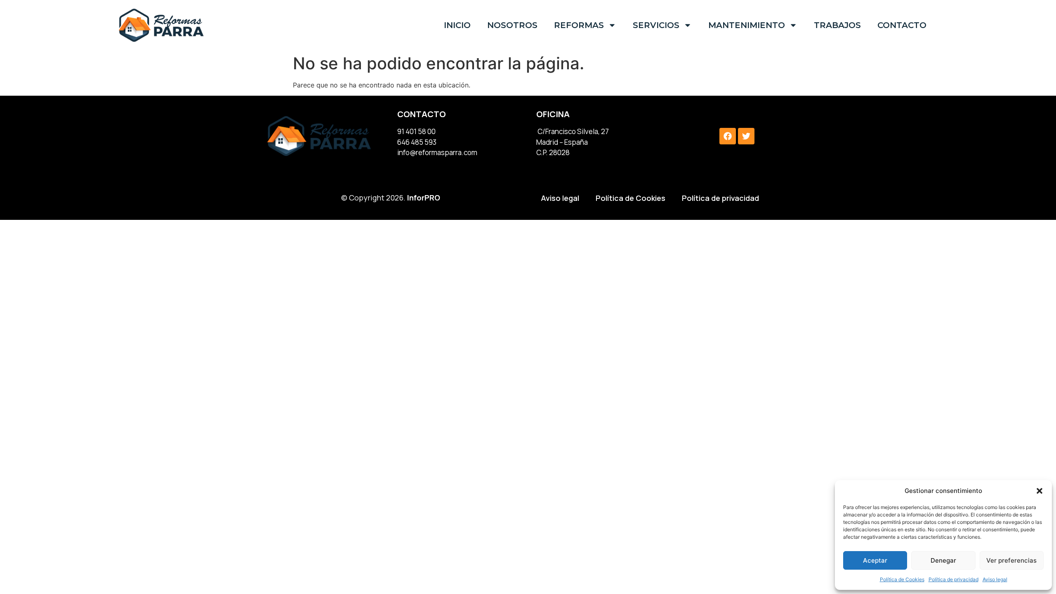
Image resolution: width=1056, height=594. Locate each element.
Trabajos (837, 25)
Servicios (656, 25)
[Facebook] (727, 136)
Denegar (943, 560)
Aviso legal (995, 579)
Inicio (457, 25)
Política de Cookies (902, 579)
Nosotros (512, 25)
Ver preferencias (1011, 560)
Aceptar (875, 560)
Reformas (579, 25)
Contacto (901, 25)
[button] (1039, 491)
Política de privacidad (953, 579)
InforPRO (423, 198)
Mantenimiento (746, 25)
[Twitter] (746, 136)
